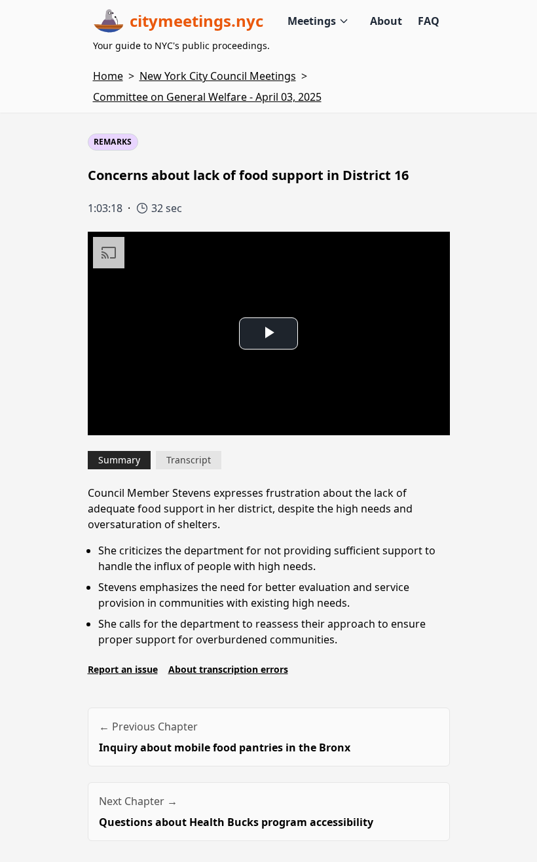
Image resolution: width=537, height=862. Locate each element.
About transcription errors (228, 669)
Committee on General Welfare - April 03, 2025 (207, 97)
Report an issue (123, 669)
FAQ (428, 21)
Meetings (311, 21)
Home (108, 76)
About (386, 21)
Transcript (188, 460)
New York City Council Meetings (217, 76)
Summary (119, 460)
